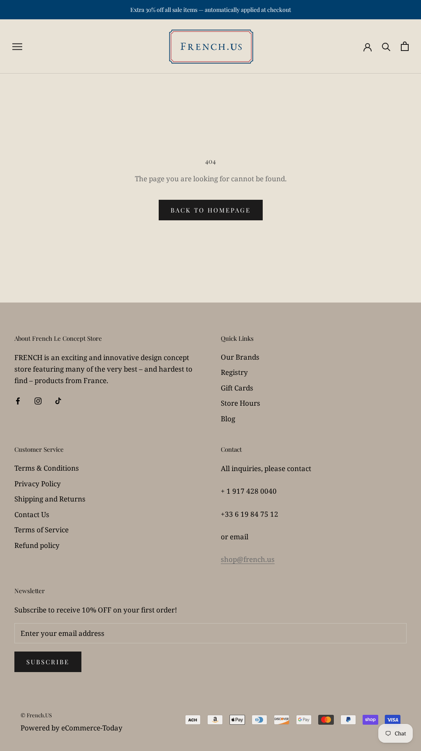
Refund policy (37, 545)
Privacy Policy (37, 483)
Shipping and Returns (50, 499)
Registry (234, 372)
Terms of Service (41, 529)
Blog (228, 418)
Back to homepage (211, 210)
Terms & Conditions (46, 468)
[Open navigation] (17, 46)
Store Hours (240, 403)
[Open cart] (405, 46)
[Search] (386, 46)
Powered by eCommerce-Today (72, 728)
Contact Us (31, 514)
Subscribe (47, 662)
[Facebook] (17, 400)
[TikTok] (58, 400)
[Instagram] (38, 400)
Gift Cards (237, 388)
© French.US (36, 715)
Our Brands (240, 357)
